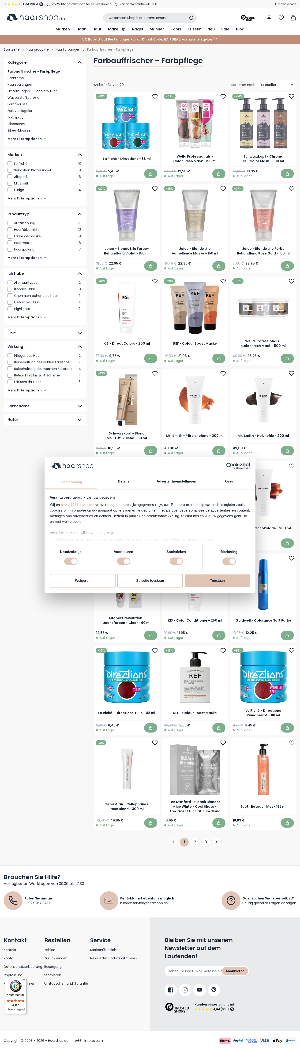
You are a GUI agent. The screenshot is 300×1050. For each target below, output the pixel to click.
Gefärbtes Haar (47, 302)
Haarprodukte (37, 49)
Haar (81, 29)
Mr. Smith (47, 183)
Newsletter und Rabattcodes (113, 958)
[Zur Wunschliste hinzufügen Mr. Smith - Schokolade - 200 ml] (291, 466)
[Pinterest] (214, 990)
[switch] (123, 561)
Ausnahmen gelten (197, 39)
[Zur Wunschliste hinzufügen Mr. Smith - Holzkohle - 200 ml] (291, 373)
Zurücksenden (56, 958)
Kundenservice (285, 4)
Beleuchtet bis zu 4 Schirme (47, 375)
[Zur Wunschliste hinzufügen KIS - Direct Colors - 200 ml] (155, 281)
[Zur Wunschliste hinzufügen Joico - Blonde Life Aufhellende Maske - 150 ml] (223, 188)
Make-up (116, 29)
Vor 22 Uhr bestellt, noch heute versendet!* (81, 4)
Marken (63, 29)
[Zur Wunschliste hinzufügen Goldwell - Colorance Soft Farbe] (291, 558)
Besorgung (53, 966)
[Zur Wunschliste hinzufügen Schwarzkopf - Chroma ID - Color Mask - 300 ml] (291, 96)
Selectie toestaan (150, 581)
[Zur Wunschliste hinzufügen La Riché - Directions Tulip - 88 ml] (155, 650)
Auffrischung (48, 223)
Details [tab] (123, 481)
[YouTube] (199, 990)
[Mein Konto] (269, 18)
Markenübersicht (104, 949)
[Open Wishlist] (281, 18)
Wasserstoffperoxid (23, 97)
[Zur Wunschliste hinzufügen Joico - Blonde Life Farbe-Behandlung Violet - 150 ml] (155, 188)
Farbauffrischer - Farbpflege (34, 71)
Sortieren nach (243, 84)
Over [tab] (229, 481)
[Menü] (23, 980)
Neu (211, 29)
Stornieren (52, 975)
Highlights (47, 308)
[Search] (191, 18)
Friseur (194, 29)
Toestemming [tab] (71, 482)
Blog (240, 29)
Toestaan (217, 581)
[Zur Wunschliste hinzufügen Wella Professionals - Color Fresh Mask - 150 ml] (223, 96)
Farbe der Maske (47, 236)
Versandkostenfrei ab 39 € (138, 4)
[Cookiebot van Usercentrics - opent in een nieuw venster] (229, 465)
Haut (96, 29)
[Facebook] (171, 990)
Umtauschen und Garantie (66, 983)
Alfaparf (47, 176)
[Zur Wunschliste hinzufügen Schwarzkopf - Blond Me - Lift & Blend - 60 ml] (155, 373)
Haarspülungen (20, 84)
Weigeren (82, 581)
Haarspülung (47, 249)
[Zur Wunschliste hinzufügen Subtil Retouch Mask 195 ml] (291, 743)
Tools (176, 29)
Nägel (137, 29)
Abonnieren (235, 971)
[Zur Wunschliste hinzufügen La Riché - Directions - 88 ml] (155, 96)
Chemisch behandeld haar (47, 295)
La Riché (47, 163)
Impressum (13, 975)
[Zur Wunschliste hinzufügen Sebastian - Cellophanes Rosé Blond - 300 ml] (155, 743)
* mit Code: (122, 39)
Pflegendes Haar (47, 355)
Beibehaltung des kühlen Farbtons (47, 362)
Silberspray (16, 124)
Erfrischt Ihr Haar (47, 381)
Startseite (12, 49)
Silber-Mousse (19, 130)
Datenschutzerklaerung (23, 966)
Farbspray (15, 117)
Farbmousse (18, 104)
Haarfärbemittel (47, 229)
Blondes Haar (47, 289)
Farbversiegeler (20, 110)
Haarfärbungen (68, 49)
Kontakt (10, 949)
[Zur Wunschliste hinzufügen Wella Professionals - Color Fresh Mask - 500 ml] (291, 281)
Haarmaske (47, 242)
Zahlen (49, 949)
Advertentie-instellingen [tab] (176, 481)
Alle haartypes (47, 282)
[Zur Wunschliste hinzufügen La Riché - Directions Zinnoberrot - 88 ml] (291, 650)
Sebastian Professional (47, 170)
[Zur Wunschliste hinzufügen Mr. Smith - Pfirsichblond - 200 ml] (223, 373)
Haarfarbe (16, 78)
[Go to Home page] (34, 18)
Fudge (47, 190)
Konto (8, 958)
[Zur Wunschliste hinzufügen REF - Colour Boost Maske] (223, 281)
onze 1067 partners (77, 505)
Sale (225, 29)
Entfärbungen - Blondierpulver (32, 91)
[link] (45, 163)
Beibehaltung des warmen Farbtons (47, 368)
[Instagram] (185, 990)
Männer (157, 29)
